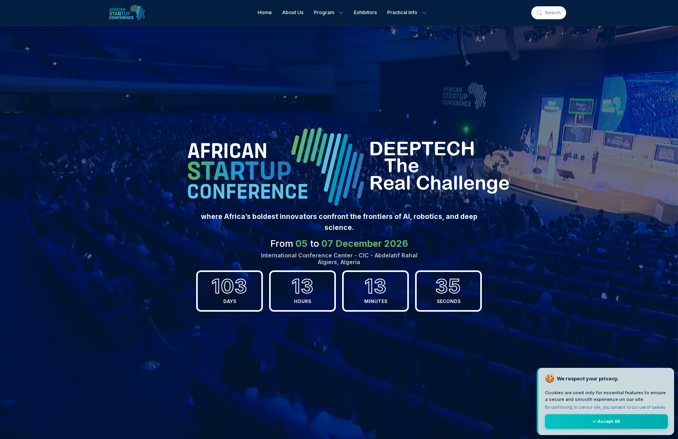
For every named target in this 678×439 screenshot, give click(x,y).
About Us (293, 12)
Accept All (606, 421)
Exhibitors (365, 12)
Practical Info (402, 12)
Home (265, 12)
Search (553, 12)
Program (324, 12)
